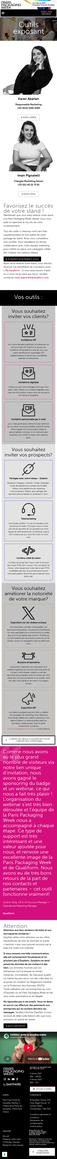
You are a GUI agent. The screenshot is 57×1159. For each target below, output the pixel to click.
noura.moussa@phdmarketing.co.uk (22, 729)
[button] (3, 13)
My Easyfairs (12, 270)
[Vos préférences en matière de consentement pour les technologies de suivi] (4, 1154)
